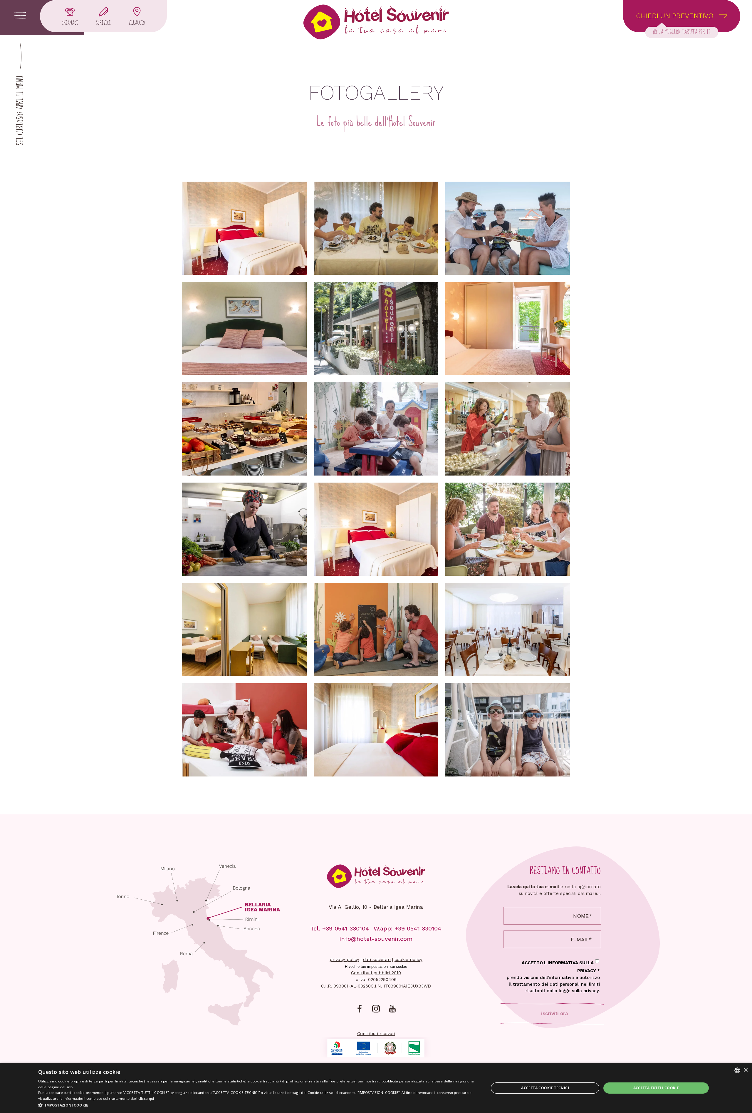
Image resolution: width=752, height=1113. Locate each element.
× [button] (745, 1070)
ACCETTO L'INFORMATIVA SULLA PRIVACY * (553, 976)
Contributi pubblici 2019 (376, 972)
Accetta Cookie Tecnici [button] (545, 1087)
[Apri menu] (20, 16)
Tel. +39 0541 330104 (339, 928)
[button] (257, 1105)
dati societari (377, 959)
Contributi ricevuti (376, 1033)
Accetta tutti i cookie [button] (656, 1087)
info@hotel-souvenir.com (376, 938)
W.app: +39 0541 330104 (408, 928)
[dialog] (376, 1088)
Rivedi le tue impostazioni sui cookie (376, 966)
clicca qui (146, 1098)
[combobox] (737, 1070)
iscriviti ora (554, 1013)
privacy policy (344, 959)
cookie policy (408, 959)
